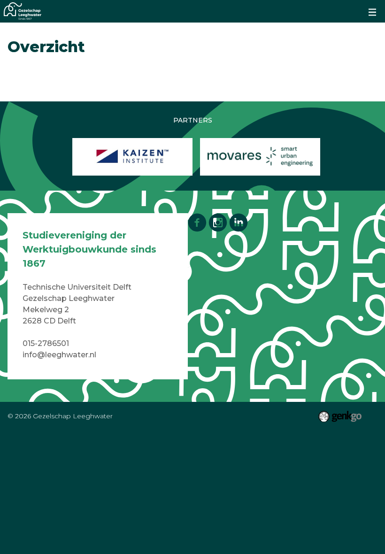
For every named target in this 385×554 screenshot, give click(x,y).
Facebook (197, 222)
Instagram (217, 222)
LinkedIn (238, 222)
